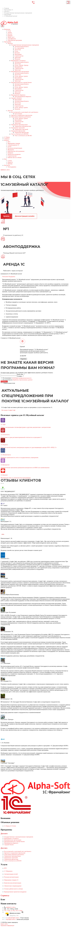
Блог (5, 159)
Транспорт (18, 57)
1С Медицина (8, 871)
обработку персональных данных (22, 380)
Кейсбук (10, 163)
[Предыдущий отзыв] (1, 483)
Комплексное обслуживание (16, 151)
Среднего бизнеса (16, 98)
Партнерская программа (15, 40)
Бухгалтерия (18, 113)
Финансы (17, 59)
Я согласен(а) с (17, 378)
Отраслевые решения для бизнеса (21, 117)
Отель (16, 51)
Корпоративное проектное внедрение (15, 892)
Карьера (10, 35)
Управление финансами (18, 131)
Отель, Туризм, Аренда (21, 65)
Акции (10, 32)
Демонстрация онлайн (24, 216)
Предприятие (18, 67)
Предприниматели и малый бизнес (21, 82)
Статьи (10, 160)
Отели (9, 146)
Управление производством (19, 124)
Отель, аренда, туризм (21, 76)
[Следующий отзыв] (3, 483)
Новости (10, 162)
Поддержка (11, 276)
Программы (7, 42)
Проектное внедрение (14, 154)
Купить (6, 216)
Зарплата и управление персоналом (21, 115)
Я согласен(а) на (17, 380)
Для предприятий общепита (23, 96)
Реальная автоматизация (15, 148)
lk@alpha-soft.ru (10, 919)
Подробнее (23, 359)
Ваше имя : (21, 374)
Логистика (18, 49)
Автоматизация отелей (11, 874)
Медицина (11, 149)
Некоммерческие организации (20, 71)
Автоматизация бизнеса (22, 46)
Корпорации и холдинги (18, 60)
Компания (7, 29)
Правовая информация (7, 925)
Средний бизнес (9, 844)
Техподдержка (12, 167)
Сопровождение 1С (13, 145)
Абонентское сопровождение (12, 886)
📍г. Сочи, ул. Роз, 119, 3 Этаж (13, 910)
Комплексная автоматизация (12, 883)
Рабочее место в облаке (14, 157)
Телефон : (20, 376)
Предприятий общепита (18, 95)
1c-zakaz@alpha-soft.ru (13, 917)
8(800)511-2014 (5, 170)
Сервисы (6, 138)
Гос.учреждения (19, 48)
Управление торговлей (18, 128)
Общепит (10, 153)
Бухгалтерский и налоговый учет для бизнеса (24, 112)
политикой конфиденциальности (21, 378)
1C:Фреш (7, 137)
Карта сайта (4, 924)
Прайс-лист (11, 37)
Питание (17, 52)
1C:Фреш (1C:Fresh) (10, 826)
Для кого (10, 43)
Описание (5, 276)
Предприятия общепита (11, 843)
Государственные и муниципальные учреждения (18, 837)
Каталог (10, 34)
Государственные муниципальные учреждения (25, 45)
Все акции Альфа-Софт (8, 410)
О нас (9, 31)
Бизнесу (6, 140)
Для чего (10, 110)
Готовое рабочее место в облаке (13, 889)
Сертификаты (12, 38)
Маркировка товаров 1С (11, 880)
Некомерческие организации (12, 840)
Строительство (19, 56)
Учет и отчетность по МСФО (19, 134)
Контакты (7, 165)
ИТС (9, 142)
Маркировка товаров (14, 143)
